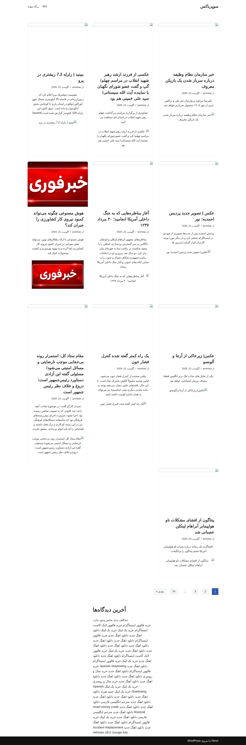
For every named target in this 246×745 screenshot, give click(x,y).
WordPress (194, 740)
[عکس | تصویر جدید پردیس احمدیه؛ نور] (188, 184)
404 (44, 6)
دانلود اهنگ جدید (118, 635)
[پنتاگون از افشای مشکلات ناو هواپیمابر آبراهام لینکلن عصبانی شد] (188, 491)
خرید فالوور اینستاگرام (137, 625)
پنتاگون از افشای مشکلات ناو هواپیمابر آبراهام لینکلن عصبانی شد (190, 526)
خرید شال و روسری (105, 681)
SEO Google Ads (116, 732)
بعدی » (160, 591)
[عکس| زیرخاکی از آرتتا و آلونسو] (188, 326)
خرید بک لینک (126, 630)
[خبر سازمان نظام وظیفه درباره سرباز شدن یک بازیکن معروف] (188, 45)
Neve (215, 740)
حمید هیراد (107, 691)
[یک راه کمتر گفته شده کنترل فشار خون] (123, 326)
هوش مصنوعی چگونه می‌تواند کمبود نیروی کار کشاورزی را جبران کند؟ (58, 219)
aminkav (207, 93)
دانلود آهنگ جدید (129, 681)
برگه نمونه (33, 6)
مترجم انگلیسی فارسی (115, 702)
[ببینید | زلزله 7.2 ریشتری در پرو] (58, 45)
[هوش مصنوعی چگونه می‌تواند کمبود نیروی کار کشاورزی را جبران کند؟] (58, 184)
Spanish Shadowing (113, 666)
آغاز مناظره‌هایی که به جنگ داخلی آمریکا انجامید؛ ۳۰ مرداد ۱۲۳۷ (123, 219)
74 (173, 591)
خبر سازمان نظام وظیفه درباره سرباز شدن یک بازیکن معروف (189, 80)
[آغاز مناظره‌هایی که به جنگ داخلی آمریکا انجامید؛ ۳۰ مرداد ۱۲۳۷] (123, 184)
